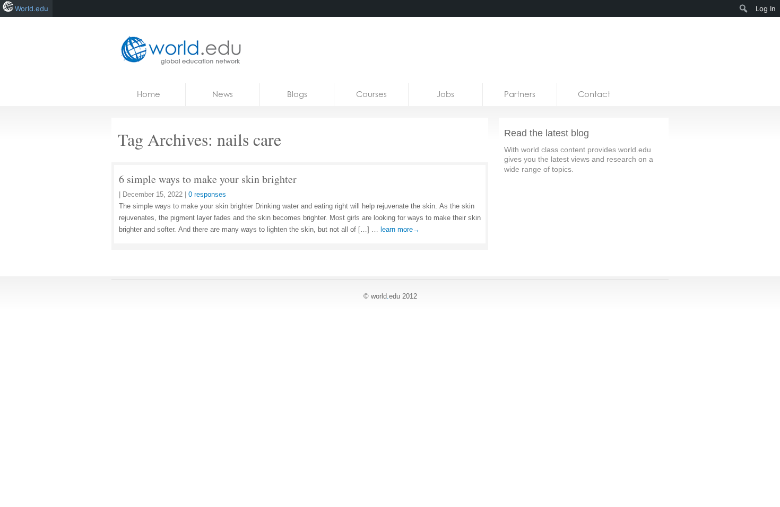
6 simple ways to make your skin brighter (208, 179)
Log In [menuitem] (766, 8)
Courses (371, 94)
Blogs (297, 94)
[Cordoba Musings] (177, 50)
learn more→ (400, 229)
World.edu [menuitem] (31, 8)
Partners (519, 94)
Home (148, 94)
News (222, 94)
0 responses (207, 194)
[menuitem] (743, 8)
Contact (594, 94)
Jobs (445, 94)
